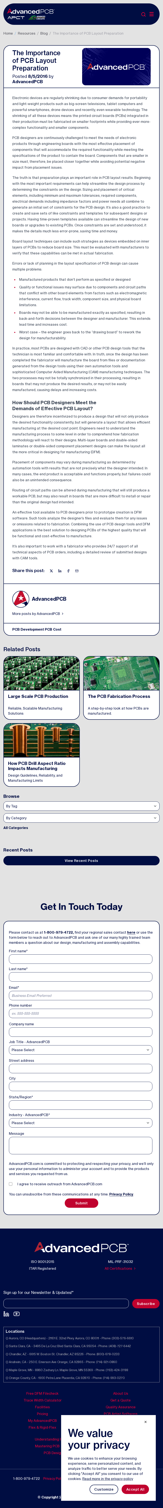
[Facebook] (69, 571)
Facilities (42, 1407)
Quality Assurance (121, 1407)
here (131, 932)
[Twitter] (52, 571)
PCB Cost (53, 629)
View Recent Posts (81, 861)
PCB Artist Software (121, 1413)
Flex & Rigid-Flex (42, 1427)
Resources (26, 33)
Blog (44, 33)
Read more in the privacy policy (107, 1479)
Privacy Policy (121, 1194)
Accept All (135, 1489)
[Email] (77, 571)
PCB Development (28, 629)
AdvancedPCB (27, 81)
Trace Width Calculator (43, 1400)
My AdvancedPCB (42, 1420)
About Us (120, 1393)
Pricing (42, 1413)
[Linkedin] (60, 571)
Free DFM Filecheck (42, 1393)
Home (8, 33)
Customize (104, 1489)
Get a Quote (120, 1400)
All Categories (15, 828)
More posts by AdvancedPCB (36, 614)
